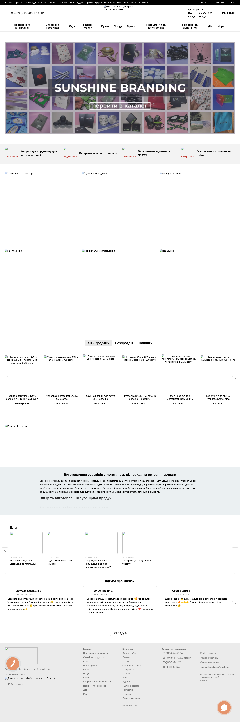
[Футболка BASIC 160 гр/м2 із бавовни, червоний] (139, 371)
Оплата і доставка (33, 2)
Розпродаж (124, 343)
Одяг (72, 26)
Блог (72, 2)
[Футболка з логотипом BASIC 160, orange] (61, 371)
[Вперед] (235, 379)
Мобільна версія (16, 684)
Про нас (18, 2)
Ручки (105, 26)
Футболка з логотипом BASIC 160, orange (61, 397)
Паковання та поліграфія (21, 26)
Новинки (145, 343)
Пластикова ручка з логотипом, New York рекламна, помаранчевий (179, 398)
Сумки (131, 26)
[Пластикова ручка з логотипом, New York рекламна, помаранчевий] (179, 371)
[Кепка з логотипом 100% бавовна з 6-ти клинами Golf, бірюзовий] (22, 371)
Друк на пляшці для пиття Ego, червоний (100, 397)
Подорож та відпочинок (190, 26)
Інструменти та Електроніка (156, 26)
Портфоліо (109, 2)
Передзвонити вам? (171, 667)
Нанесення (122, 2)
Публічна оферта (94, 2)
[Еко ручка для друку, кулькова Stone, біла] (218, 371)
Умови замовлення (139, 2)
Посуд (118, 26)
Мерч (220, 26)
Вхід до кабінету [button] (130, 653)
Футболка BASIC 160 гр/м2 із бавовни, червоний (140, 397)
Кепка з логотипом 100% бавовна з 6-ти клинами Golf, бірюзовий (22, 398)
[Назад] (5, 379)
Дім (210, 26)
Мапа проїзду (206, 680)
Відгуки (80, 2)
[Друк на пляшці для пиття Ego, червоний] (100, 371)
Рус (206, 2)
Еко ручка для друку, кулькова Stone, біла (218, 397)
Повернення (50, 2)
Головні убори (88, 26)
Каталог (8, 2)
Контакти (63, 2)
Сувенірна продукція (52, 26)
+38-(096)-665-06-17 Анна (26, 13)
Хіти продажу (98, 343)
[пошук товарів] (232, 26)
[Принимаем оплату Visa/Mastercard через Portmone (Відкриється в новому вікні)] (30, 678)
